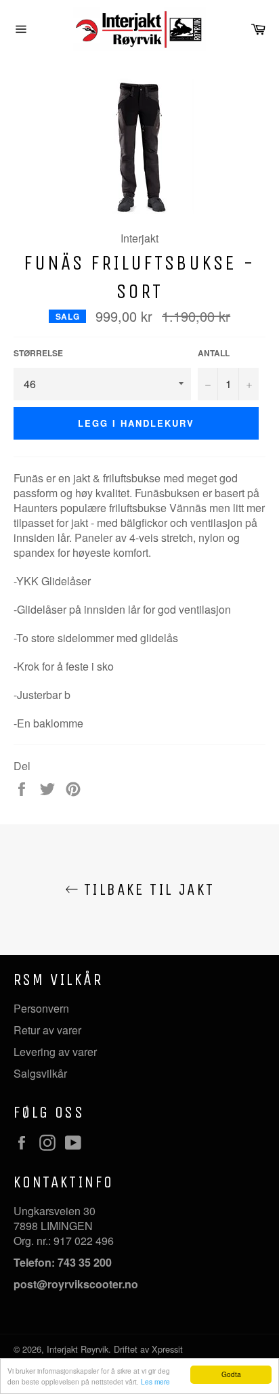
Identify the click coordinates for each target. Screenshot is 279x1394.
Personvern (41, 1008)
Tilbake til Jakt (147, 889)
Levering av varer (55, 1051)
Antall (214, 353)
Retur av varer (47, 1030)
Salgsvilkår (40, 1073)
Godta (231, 1374)
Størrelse (38, 353)
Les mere (155, 1381)
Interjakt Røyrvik (77, 1349)
